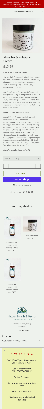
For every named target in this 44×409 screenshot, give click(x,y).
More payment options (22, 185)
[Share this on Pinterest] (29, 192)
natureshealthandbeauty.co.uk (22, 11)
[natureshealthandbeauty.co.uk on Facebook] (2, 336)
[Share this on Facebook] (26, 192)
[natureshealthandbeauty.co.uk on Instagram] (6, 336)
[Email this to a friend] (32, 192)
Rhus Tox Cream (32, 224)
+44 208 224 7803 (22, 331)
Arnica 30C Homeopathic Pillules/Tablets (12, 269)
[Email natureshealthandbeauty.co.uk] (10, 336)
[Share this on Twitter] (23, 192)
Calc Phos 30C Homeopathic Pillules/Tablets (12, 227)
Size (6, 158)
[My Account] (2, 11)
